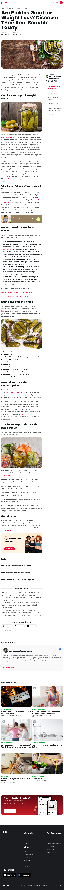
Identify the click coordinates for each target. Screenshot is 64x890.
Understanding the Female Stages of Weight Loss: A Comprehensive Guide (16, 746)
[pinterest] (8, 885)
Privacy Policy (46, 885)
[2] (2, 311)
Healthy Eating (50, 840)
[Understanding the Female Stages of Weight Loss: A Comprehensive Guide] (16, 730)
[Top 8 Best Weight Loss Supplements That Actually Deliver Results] (47, 696)
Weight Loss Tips (21, 8)
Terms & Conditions (34, 885)
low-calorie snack (23, 414)
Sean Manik (4, 783)
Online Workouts (51, 837)
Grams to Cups (51, 849)
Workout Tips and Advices (54, 843)
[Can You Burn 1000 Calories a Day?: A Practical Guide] (16, 696)
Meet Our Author (9, 668)
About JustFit (27, 860)
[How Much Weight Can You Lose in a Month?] (16, 763)
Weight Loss (10, 8)
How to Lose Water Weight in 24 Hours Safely (17, 296)
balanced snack (14, 179)
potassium (7, 249)
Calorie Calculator (51, 852)
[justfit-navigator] (4, 3)
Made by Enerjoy (28, 854)
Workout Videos (28, 837)
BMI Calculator (50, 846)
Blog (2, 8)
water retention (15, 392)
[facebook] (4, 885)
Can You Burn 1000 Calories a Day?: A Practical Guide (19, 292)
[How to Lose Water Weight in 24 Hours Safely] (47, 730)
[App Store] (9, 875)
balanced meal (6, 475)
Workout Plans (28, 840)
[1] (38, 309)
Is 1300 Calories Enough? (41, 779)
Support (26, 851)
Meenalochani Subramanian (55, 77)
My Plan (26, 843)
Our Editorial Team (28, 857)
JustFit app (10, 530)
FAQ (25, 863)
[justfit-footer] (7, 832)
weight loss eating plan (19, 90)
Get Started (9, 548)
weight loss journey (8, 137)
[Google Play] (24, 875)
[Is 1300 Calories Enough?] (47, 763)
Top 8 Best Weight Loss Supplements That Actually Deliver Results (46, 712)
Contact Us (27, 866)
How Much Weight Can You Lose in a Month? (15, 780)
